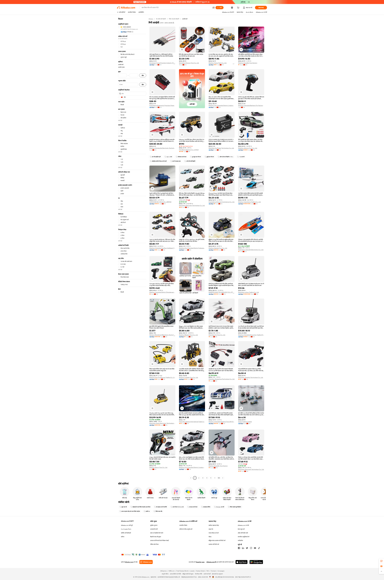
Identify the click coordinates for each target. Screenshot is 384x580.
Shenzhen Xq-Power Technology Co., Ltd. (221, 148)
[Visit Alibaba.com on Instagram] (251, 548)
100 (219, 478)
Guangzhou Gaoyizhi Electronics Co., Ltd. (251, 249)
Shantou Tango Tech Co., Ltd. (218, 63)
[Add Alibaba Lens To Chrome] (146, 562)
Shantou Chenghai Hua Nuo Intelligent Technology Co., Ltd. (162, 248)
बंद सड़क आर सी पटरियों (161, 507)
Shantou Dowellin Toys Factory (247, 63)
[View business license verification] (210, 577)
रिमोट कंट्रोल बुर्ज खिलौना (235, 507)
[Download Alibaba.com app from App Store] (242, 562)
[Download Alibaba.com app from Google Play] (256, 562)
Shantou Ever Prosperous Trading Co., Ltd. (162, 377)
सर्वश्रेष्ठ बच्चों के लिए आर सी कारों (159, 161)
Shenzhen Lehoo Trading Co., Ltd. (248, 292)
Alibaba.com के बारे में (127, 521)
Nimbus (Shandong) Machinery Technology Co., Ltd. (162, 335)
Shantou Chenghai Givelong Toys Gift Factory (222, 421)
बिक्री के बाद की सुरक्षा (155, 537)
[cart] (238, 8)
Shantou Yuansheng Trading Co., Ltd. (249, 202)
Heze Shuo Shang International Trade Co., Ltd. (192, 421)
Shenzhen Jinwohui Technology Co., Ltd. (250, 377)
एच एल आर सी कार (193, 507)
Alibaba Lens (129, 562)
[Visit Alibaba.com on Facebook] (239, 548)
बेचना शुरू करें (241, 529)
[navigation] (132, 249)
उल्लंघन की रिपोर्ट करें (214, 544)
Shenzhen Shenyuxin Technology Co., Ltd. (192, 205)
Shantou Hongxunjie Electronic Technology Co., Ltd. (162, 148)
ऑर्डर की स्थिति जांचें (243, 533)
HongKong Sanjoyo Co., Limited (188, 149)
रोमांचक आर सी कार (182, 156)
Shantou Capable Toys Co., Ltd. (188, 377)
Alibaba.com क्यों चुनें (127, 525)
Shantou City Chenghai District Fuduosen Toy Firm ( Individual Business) (192, 248)
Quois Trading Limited (245, 421)
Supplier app (200, 562)
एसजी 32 (148, 511)
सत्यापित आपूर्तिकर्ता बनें (243, 537)
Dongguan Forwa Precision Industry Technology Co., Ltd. (162, 63)
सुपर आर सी (124, 507)
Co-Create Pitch (126, 529)
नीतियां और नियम (154, 544)
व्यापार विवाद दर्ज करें (214, 533)
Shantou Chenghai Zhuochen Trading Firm (251, 335)
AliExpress (163, 571)
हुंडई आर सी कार (210, 156)
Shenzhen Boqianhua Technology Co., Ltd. (222, 379)
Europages (221, 571)
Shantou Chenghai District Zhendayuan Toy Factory (162, 292)
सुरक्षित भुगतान (153, 525)
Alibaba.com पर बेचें (243, 525)
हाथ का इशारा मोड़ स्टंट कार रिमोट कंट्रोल (131, 511)
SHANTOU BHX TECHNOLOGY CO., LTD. (221, 292)
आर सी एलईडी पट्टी (156, 156)
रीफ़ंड (210, 537)
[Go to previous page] (191, 478)
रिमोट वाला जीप (159, 511)
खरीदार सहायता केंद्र (214, 525)
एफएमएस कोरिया (206, 507)
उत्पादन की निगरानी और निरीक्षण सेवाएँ (159, 540)
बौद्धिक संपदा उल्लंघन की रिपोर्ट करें (217, 540)
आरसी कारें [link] (184, 19)
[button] (213, 7)
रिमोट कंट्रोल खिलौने (174, 19)
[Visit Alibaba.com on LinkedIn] (243, 548)
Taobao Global (200, 571)
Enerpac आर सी (220, 507)
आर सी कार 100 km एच (178, 507)
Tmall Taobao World (182, 571)
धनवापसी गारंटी (154, 529)
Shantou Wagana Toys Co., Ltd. (188, 335)
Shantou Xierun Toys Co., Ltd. (158, 467)
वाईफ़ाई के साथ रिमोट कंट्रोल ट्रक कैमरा (141, 507)
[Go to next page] (223, 478)
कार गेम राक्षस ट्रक (176, 161)
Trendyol (213, 571)
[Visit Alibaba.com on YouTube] (255, 548)
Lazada (192, 571)
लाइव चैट (211, 529)
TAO (207, 571)
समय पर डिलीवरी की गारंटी (156, 533)
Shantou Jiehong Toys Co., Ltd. (247, 148)
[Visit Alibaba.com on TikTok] (259, 548)
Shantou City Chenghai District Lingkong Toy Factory (222, 105)
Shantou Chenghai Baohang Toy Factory (250, 105)
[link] (381, 561)
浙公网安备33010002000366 (224, 577)
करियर (122, 537)
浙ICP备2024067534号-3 (243, 577)
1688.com (171, 571)
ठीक (143, 75)
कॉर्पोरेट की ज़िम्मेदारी (126, 533)
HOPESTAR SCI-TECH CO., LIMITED (160, 202)
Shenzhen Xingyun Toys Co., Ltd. (189, 63)
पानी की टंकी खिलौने (190, 161)
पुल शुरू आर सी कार (196, 156)
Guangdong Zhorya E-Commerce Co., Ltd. (221, 202)
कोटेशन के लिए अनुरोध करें (185, 529)
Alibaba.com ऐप (211, 562)
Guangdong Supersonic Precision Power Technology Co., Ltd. (162, 105)
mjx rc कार (169, 156)
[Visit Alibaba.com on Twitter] (247, 548)
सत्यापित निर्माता (183, 525)
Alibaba (151, 19)
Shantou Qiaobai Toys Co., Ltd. (218, 248)
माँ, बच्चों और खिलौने (161, 19)
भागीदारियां (240, 540)
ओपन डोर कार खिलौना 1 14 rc (226, 156)
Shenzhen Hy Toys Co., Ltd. (217, 335)
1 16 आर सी (241, 156)
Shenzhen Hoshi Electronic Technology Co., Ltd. (162, 423)
